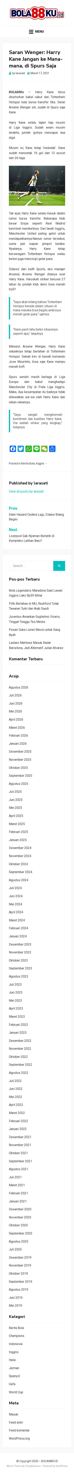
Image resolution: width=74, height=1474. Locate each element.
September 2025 (20, 776)
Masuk (13, 1414)
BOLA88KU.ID (49, 1461)
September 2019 (20, 1282)
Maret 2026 (17, 727)
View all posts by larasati (26, 491)
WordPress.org (19, 1438)
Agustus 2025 (18, 784)
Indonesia (15, 1344)
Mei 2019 (15, 1305)
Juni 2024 (15, 896)
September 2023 (20, 968)
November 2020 (20, 1217)
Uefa (12, 1384)
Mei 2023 (15, 1000)
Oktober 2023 (18, 960)
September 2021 (20, 1161)
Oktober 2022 (18, 1057)
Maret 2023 (17, 1016)
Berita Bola (28, 463)
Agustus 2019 (18, 1289)
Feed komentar (19, 1430)
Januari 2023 (18, 1032)
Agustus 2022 (18, 1073)
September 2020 (20, 1233)
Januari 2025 (18, 840)
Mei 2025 (15, 808)
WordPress (62, 1466)
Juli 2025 (15, 792)
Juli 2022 (15, 1081)
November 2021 (20, 1145)
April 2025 (16, 816)
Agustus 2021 (18, 1169)
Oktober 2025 (18, 768)
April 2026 (16, 719)
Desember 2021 (20, 1137)
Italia (12, 1360)
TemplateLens (33, 1466)
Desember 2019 (20, 1257)
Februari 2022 (18, 1121)
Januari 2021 (18, 1201)
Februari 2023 (18, 1025)
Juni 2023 (15, 992)
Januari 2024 (18, 936)
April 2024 (16, 912)
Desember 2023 (20, 944)
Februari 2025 (18, 832)
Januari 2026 (18, 744)
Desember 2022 (20, 1041)
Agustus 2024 (18, 880)
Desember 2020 (20, 1209)
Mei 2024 (15, 904)
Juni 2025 (15, 800)
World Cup (16, 1392)
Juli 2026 (15, 695)
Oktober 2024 (18, 864)
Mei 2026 (15, 711)
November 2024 (20, 856)
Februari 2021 (18, 1193)
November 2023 (20, 952)
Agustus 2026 (18, 687)
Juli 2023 (15, 984)
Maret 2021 (17, 1185)
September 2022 (20, 1065)
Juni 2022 (15, 1089)
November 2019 (20, 1265)
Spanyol (14, 1376)
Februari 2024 (18, 928)
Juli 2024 (15, 888)
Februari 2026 (18, 735)
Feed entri (16, 1422)
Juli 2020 (15, 1249)
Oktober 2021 (18, 1153)
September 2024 (20, 872)
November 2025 (20, 760)
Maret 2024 (17, 920)
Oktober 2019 (18, 1273)
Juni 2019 (15, 1298)
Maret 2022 (17, 1113)
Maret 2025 (17, 824)
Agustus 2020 (18, 1241)
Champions (16, 1336)
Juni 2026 (15, 703)
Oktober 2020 (18, 1225)
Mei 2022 (15, 1097)
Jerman (14, 1368)
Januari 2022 (18, 1129)
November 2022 (20, 1049)
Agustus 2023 (18, 976)
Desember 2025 (20, 751)
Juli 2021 (15, 1177)
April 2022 (16, 1105)
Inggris (40, 463)
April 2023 (16, 1008)
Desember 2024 (20, 848)
